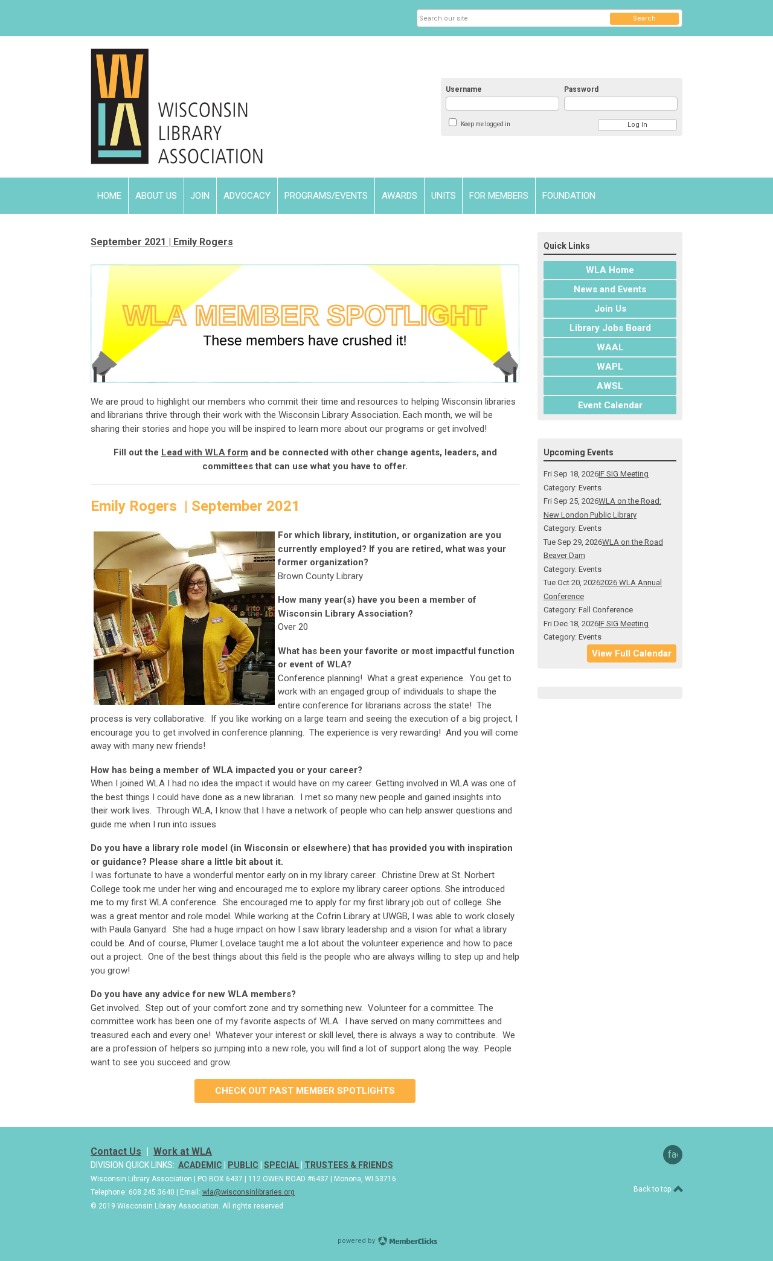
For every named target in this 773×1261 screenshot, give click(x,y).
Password (581, 89)
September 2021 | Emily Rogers (162, 242)
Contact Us (116, 1151)
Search (644, 18)
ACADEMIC (200, 1165)
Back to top (653, 1189)
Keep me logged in (485, 124)
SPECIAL (281, 1165)
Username (464, 89)
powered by (357, 1241)
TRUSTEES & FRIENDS (348, 1165)
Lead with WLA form (204, 452)
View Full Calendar (632, 653)
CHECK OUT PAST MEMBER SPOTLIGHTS (305, 1090)
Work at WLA (182, 1151)
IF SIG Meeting (623, 473)
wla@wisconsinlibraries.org (248, 1192)
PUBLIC (243, 1165)
